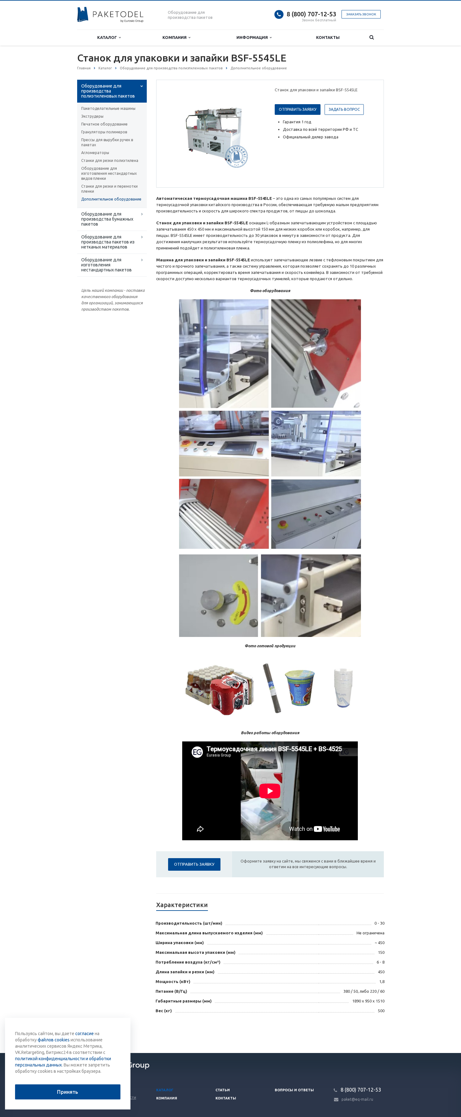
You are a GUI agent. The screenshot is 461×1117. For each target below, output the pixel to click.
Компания (175, 37)
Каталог (108, 37)
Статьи (222, 1090)
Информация (253, 37)
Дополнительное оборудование (111, 199)
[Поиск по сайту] (371, 37)
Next (254, 133)
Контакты (328, 37)
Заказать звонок (361, 14)
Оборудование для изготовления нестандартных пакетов (106, 264)
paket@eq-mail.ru (357, 1099)
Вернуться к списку (104, 1032)
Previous (174, 133)
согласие (84, 1033)
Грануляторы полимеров (104, 132)
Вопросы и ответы (294, 1090)
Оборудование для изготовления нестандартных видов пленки (109, 173)
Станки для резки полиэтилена (109, 160)
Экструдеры (92, 116)
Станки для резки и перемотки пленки (109, 188)
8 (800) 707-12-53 (311, 14)
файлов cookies (54, 1039)
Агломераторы (95, 153)
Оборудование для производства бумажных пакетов (107, 219)
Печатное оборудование (104, 124)
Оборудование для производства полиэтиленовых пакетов (108, 91)
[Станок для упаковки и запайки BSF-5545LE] (214, 134)
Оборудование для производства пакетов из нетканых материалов (108, 241)
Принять (67, 1092)
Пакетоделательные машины (108, 108)
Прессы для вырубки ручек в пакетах (107, 142)
